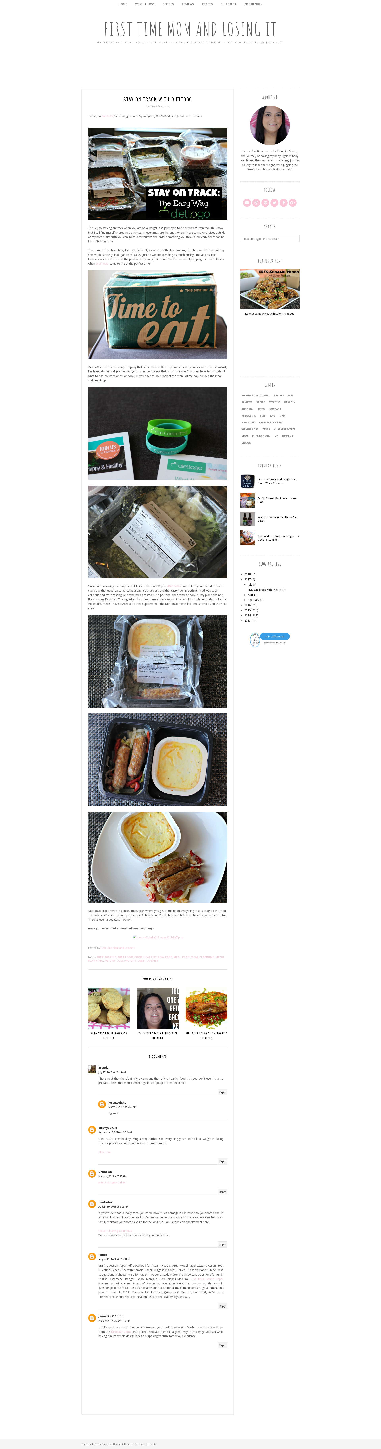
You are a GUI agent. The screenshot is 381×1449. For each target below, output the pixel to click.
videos (246, 443)
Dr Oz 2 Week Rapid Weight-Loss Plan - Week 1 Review (277, 481)
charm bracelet (284, 429)
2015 (247, 610)
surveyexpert (107, 1128)
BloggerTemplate (147, 1443)
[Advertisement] (190, 67)
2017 (247, 579)
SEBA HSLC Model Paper (206, 1279)
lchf (263, 416)
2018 (247, 574)
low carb (165, 957)
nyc (272, 416)
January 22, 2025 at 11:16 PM (114, 1321)
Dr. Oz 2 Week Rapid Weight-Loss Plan (278, 500)
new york (248, 422)
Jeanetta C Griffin (110, 1316)
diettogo (125, 957)
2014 (247, 615)
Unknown (105, 1172)
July (250, 584)
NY (276, 436)
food (138, 957)
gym (282, 416)
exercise (274, 402)
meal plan (182, 957)
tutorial (248, 409)
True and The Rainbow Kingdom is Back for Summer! (278, 537)
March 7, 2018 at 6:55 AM (122, 1107)
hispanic (288, 436)
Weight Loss (114, 960)
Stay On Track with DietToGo (266, 590)
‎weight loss (250, 429)
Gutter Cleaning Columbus (115, 1231)
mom (245, 436)
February (253, 600)
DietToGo (107, 116)
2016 (247, 605)
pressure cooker (270, 422)
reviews (247, 402)
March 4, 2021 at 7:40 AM (112, 1176)
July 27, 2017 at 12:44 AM (112, 1072)
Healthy (150, 957)
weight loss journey (141, 960)
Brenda (103, 1067)
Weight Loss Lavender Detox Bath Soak (278, 518)
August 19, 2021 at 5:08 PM (113, 1206)
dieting (111, 957)
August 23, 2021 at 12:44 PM (114, 1259)
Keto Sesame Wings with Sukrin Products (269, 313)
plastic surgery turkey (112, 1182)
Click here (104, 1152)
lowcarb (275, 409)
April (250, 595)
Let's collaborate (275, 636)
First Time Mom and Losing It (190, 29)
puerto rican (261, 436)
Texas (266, 429)
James (102, 1255)
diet (100, 957)
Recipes (279, 395)
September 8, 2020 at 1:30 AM (115, 1132)
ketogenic (249, 416)
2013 (247, 620)
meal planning (203, 957)
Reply (222, 1092)
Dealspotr (281, 642)
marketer (105, 1202)
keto (261, 409)
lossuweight (117, 1102)
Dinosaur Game (121, 1332)
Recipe (260, 402)
